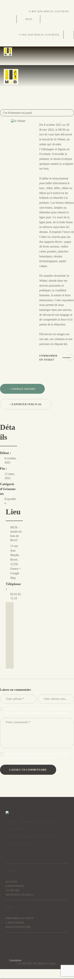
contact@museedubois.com (31, 836)
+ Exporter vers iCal (25, 404)
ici (65, 344)
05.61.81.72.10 (19, 843)
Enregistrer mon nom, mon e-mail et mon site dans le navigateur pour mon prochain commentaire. (39, 711)
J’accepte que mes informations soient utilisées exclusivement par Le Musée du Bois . (37, 756)
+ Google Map (15, 573)
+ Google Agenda (22, 388)
